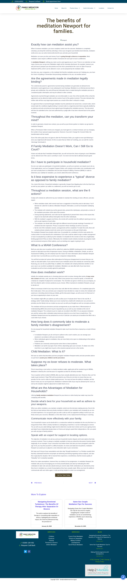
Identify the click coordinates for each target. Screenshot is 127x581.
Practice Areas (74, 8)
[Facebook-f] (29, 551)
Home (56, 8)
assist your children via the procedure (52, 358)
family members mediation (45, 395)
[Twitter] (25, 551)
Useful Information (88, 8)
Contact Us (111, 8)
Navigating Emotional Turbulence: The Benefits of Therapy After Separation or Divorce (100, 537)
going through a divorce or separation (73, 56)
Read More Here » (99, 541)
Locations (101, 8)
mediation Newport (39, 62)
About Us (63, 8)
